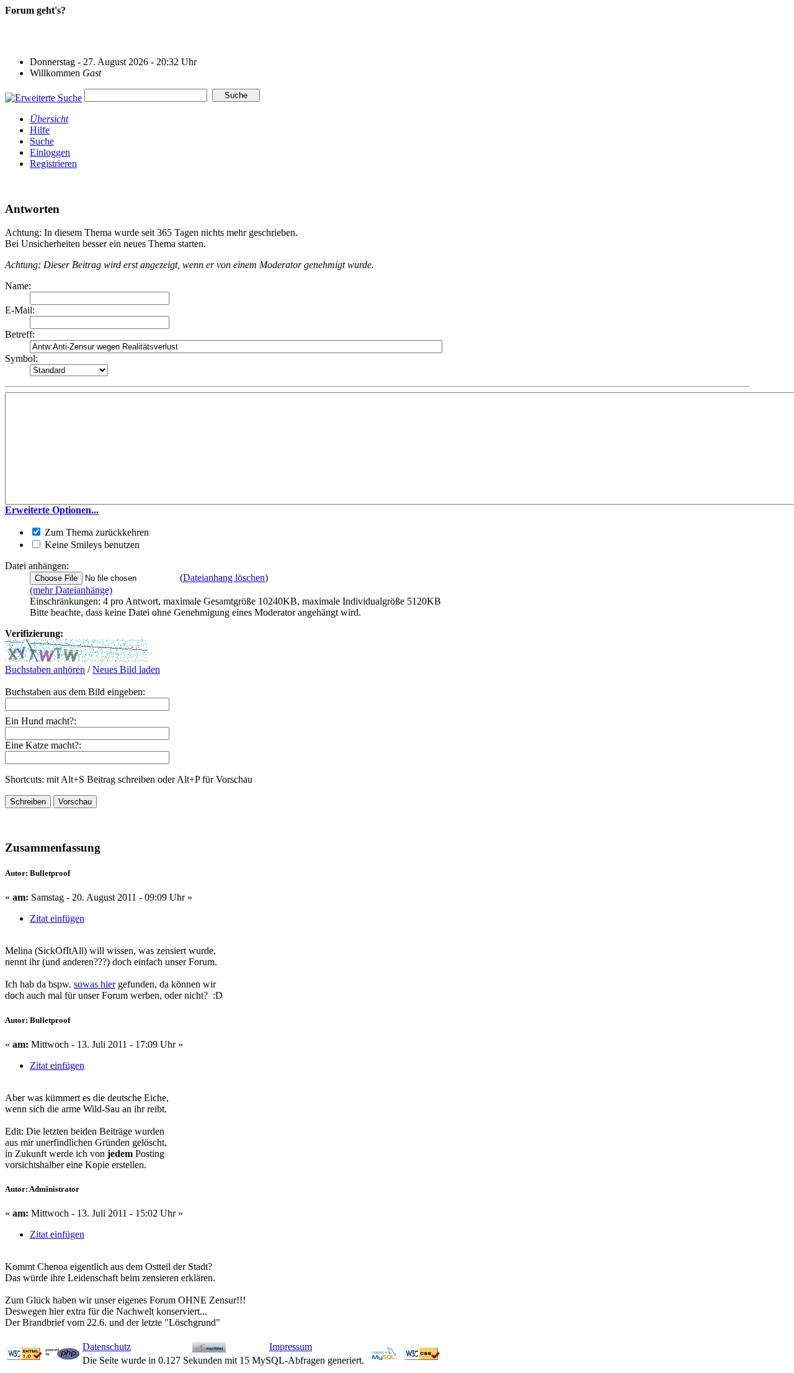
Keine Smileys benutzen (91, 544)
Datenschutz (107, 1346)
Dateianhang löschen (224, 577)
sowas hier (94, 984)
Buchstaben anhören (45, 669)
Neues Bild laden (126, 669)
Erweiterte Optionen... (52, 510)
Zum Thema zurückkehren (95, 532)
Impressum (290, 1346)
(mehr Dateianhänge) (71, 590)
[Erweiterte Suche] (43, 94)
